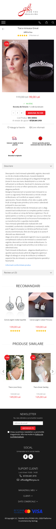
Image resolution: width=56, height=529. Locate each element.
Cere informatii (38, 127)
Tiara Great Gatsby (41, 387)
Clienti (27, 496)
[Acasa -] (28, 9)
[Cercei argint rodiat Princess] (41, 304)
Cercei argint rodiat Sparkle (15, 320)
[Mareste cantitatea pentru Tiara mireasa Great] (22, 113)
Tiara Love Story (15, 387)
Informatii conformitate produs (18, 265)
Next (52, 68)
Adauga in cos (35, 113)
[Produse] (3, 23)
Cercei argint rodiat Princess (41, 320)
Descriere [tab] (8, 166)
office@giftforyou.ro (29, 479)
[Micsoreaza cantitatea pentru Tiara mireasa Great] (13, 113)
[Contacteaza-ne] (40, 22)
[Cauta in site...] (53, 22)
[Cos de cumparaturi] (46, 22)
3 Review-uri (34, 35)
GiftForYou (28, 32)
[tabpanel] (28, 66)
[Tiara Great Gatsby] (41, 367)
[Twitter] (30, 456)
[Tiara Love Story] (15, 367)
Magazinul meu (26, 490)
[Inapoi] (2, 29)
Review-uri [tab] (10, 272)
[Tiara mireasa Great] (28, 66)
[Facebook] (25, 456)
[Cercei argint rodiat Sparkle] (15, 304)
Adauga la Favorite (17, 127)
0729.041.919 (29, 476)
